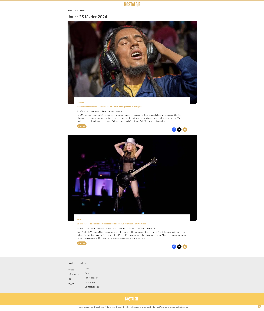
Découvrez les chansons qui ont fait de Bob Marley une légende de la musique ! (109, 107)
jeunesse (111, 111)
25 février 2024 (84, 111)
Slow (87, 273)
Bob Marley (95, 111)
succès (149, 228)
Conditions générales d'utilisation (101, 307)
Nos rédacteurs (91, 278)
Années (71, 270)
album (93, 228)
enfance (103, 111)
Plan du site (90, 282)
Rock (87, 268)
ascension (100, 228)
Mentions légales (84, 307)
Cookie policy (151, 307)
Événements (73, 274)
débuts (108, 228)
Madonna (122, 228)
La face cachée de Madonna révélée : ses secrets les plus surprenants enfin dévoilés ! (112, 224)
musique (119, 111)
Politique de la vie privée (120, 307)
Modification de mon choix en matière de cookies (172, 307)
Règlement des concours (138, 307)
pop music (141, 228)
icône (115, 228)
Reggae (80, 102)
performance (131, 228)
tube (155, 228)
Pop (79, 219)
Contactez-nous (92, 287)
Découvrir (81, 126)
